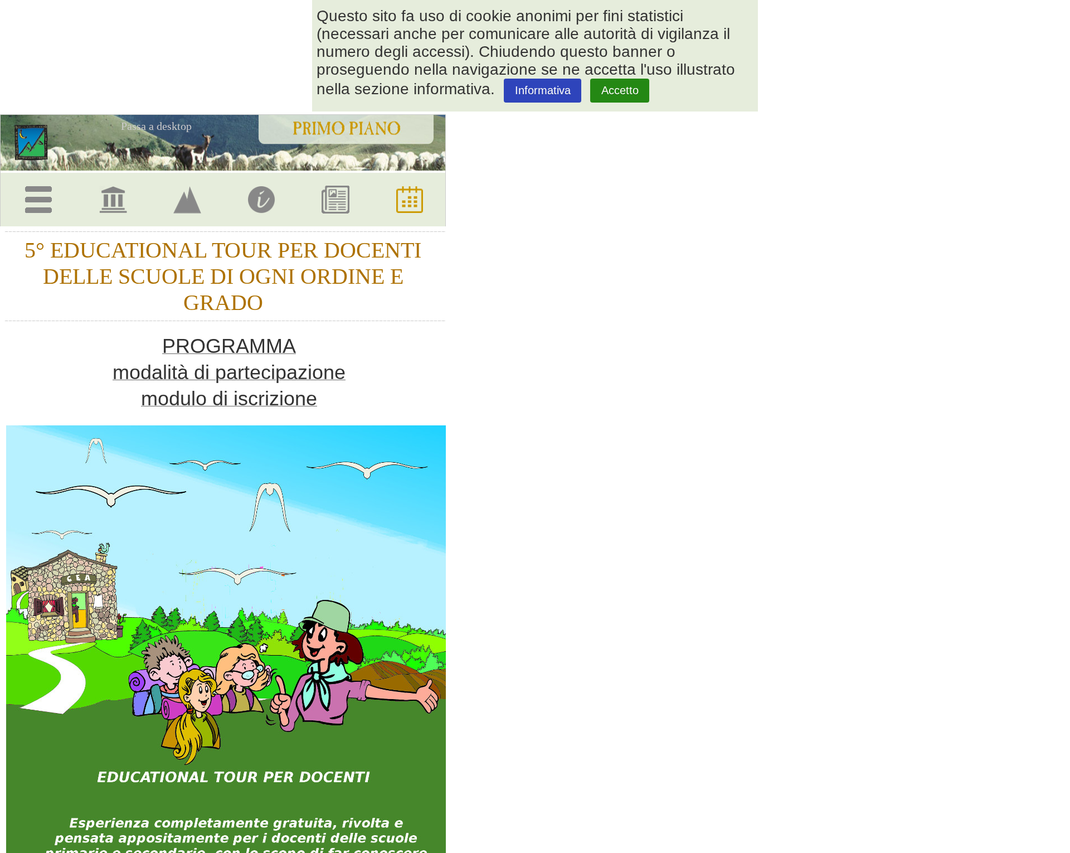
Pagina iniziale (35, 142)
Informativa (543, 90)
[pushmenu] (41, 195)
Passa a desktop (156, 126)
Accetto (620, 90)
